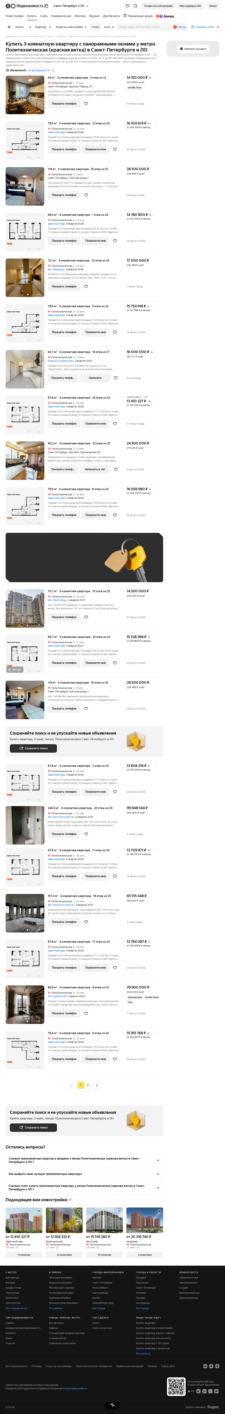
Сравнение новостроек (62, 1343)
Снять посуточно (102, 1328)
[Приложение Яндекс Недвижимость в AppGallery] (210, 1391)
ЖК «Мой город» (57, 600)
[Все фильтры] (9, 26)
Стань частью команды (59, 1366)
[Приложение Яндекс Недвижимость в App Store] (198, 1391)
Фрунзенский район (60, 1282)
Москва (96, 1277)
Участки (10, 1343)
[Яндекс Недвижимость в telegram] (217, 1366)
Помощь (152, 1366)
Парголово (142, 1282)
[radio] (87, 1085)
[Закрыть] (218, 27)
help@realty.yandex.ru (75, 1388)
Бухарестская (13, 1287)
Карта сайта (168, 1366)
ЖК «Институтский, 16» (61, 817)
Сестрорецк (143, 1303)
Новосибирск (100, 1287)
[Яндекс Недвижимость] (27, 6)
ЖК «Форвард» (56, 269)
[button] (135, 6)
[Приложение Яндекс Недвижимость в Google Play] (204, 1391)
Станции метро (57, 1338)
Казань (96, 1297)
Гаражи (10, 1323)
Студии (183, 1287)
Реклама (36, 1366)
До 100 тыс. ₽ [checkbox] (22, 572)
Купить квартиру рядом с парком (155, 1333)
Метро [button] (182, 27)
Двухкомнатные (188, 1297)
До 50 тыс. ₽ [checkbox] (44, 562)
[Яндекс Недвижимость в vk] (205, 1366)
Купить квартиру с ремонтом (153, 1348)
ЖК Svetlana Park (57, 996)
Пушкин (140, 1297)
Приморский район (60, 1297)
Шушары (141, 1277)
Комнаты (11, 1333)
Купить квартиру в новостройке (154, 1328)
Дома (9, 1338)
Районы (53, 1328)
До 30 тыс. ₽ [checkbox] (21, 562)
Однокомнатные (188, 1277)
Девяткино (12, 1297)
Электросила (13, 1303)
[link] (213, 6)
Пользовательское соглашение (94, 1366)
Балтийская (12, 1277)
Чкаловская (12, 1292)
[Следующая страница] (97, 1085)
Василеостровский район (63, 1303)
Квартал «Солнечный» (60, 360)
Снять (95, 1323)
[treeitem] (15, 16)
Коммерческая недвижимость (23, 1328)
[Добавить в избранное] (86, 103)
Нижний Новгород (103, 1303)
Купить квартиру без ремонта (153, 1338)
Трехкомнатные (188, 1282)
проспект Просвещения (82, 452)
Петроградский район (61, 1292)
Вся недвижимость (16, 1366)
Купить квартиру (146, 1323)
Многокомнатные (189, 1292)
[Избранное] (127, 6)
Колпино (141, 1292)
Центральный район (60, 1277)
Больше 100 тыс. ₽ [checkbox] (49, 572)
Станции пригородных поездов (67, 1333)
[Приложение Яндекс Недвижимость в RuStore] (216, 1391)
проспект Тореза (78, 86)
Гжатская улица (77, 178)
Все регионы (56, 1323)
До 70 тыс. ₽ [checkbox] (67, 562)
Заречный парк (56, 132)
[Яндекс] (213, 1407)
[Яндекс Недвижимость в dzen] (211, 1366)
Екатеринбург (100, 1292)
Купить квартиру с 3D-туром (152, 1343)
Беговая (10, 1282)
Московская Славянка (61, 1287)
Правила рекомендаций (129, 1366)
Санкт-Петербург (58, 86)
